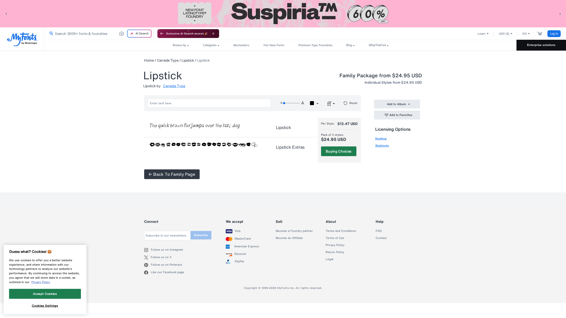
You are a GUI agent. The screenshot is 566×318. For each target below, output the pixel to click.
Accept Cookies (45, 294)
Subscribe (201, 235)
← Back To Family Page (172, 174)
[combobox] (99, 33)
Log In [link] (554, 33)
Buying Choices (339, 151)
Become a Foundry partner (294, 231)
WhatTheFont (377, 45)
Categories (210, 45)
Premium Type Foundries (315, 45)
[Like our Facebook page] (147, 272)
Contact (381, 238)
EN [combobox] (524, 34)
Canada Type (167, 60)
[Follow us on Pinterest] (147, 265)
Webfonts (382, 146)
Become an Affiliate (289, 238)
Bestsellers (241, 45)
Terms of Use (335, 238)
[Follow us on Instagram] (147, 250)
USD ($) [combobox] (504, 34)
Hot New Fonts (274, 45)
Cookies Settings (45, 305)
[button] (5, 14)
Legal (329, 259)
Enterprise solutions (541, 45)
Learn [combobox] (482, 34)
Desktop (381, 138)
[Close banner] (213, 33)
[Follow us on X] (147, 257)
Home (149, 60)
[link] (50, 33)
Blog (349, 45)
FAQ (379, 231)
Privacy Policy (335, 245)
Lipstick (188, 60)
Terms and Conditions (341, 231)
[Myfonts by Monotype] (22, 39)
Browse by (179, 45)
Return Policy (335, 252)
